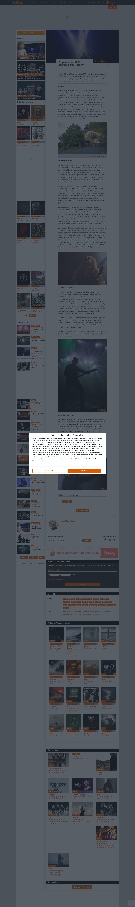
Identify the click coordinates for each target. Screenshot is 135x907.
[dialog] (67, 453)
